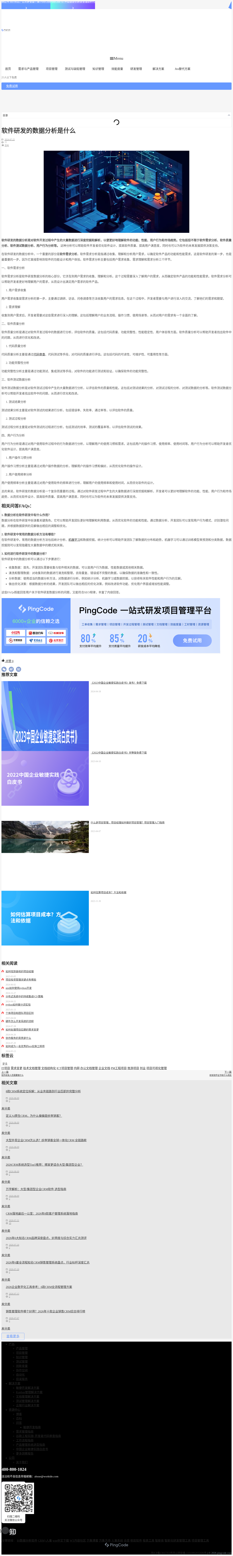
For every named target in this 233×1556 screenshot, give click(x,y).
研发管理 (136, 68)
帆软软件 (136, 1540)
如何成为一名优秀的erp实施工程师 (25, 1046)
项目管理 (52, 68)
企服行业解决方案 (27, 1405)
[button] (116, 58)
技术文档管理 (32, 1068)
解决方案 (158, 68)
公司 (12, 1457)
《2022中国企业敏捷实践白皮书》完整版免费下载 (119, 752)
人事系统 (117, 1540)
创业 (143, 1068)
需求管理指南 (24, 1431)
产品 (12, 1344)
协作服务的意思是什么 (18, 1038)
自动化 (20, 1374)
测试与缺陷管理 (75, 68)
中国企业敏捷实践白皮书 (32, 1449)
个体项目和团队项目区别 (20, 1013)
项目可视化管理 (156, 1068)
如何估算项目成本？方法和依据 (108, 892)
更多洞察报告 (24, 1453)
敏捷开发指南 (32, 1427)
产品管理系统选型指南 (30, 1444)
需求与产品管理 (28, 68)
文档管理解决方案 (27, 1396)
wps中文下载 (61, 1540)
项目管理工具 (200, 1540)
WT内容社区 (78, 1540)
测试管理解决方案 (27, 1401)
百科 (7, 145)
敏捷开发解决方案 (27, 1387)
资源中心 (14, 1409)
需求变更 (16, 1068)
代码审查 (39, 354)
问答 (19, 1422)
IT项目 (5, 1068)
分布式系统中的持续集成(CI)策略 (24, 996)
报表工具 (148, 1540)
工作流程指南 (24, 1440)
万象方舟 (105, 1540)
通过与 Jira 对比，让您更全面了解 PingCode (25, 1)
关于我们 (22, 1462)
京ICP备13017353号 (162, 1553)
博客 (19, 1414)
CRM (41, 1540)
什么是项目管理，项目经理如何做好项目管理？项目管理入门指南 (128, 822)
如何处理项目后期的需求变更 (22, 1029)
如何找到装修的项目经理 (20, 971)
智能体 (159, 1540)
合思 (127, 1540)
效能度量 (117, 68)
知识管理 (98, 68)
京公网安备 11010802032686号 (190, 1553)
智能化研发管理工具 (178, 1540)
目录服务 (22, 1379)
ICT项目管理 (65, 1068)
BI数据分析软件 (27, 1540)
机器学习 (74, 539)
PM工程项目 (119, 1068)
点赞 (9, 661)
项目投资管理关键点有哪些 (21, 979)
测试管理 (22, 1361)
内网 (77, 1068)
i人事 (48, 1540)
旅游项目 (133, 1068)
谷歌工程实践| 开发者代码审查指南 (38, 1436)
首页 (8, 68)
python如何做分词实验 (18, 1004)
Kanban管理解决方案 (29, 1392)
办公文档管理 (89, 1068)
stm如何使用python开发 (19, 988)
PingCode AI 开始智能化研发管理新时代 (72, 1)
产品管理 (22, 1348)
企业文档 (104, 1068)
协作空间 (22, 1370)
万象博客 (92, 1540)
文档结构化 (48, 1068)
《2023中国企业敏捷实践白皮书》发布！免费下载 (119, 682)
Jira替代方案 (182, 68)
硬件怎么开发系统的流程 (20, 1021)
